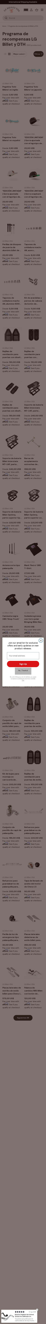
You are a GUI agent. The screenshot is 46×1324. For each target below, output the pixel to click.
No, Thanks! (23, 670)
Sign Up (23, 664)
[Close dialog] (41, 640)
